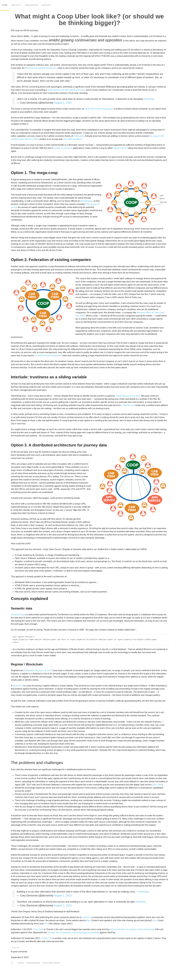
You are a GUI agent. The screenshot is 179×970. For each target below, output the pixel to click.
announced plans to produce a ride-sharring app (132, 929)
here (89, 920)
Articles (46, 5)
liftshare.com (129, 405)
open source (33, 963)
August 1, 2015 (63, 102)
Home (4, 5)
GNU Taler (157, 785)
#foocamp (149, 99)
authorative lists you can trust (37, 670)
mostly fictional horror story (128, 396)
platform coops (51, 963)
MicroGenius (86, 201)
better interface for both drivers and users (66, 90)
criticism (124, 148)
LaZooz (85, 917)
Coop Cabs (38, 929)
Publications (31, 5)
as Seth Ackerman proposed (48, 355)
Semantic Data (18, 614)
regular (116, 148)
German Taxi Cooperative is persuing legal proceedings (73, 932)
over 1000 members (72, 139)
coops (20, 963)
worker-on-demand (63, 148)
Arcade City (46, 938)
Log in (15, 948)
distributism (78, 136)
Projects (16, 5)
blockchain (18, 686)
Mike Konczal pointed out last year (41, 68)
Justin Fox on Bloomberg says (99, 109)
